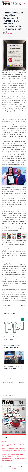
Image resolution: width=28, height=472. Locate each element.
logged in (10, 382)
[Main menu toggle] (24, 4)
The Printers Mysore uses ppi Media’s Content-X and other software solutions (12, 337)
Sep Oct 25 (4, 441)
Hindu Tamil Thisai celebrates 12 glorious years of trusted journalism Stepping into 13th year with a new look (14, 450)
